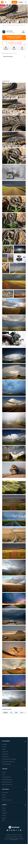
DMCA (3, 802)
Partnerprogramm (6, 805)
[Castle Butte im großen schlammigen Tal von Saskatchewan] (8, 322)
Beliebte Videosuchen (7, 812)
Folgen (23, 32)
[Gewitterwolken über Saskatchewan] (13, 416)
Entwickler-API (5, 784)
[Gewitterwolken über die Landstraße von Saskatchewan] (8, 257)
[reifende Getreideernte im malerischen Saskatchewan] (13, 334)
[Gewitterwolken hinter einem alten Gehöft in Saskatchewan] (13, 481)
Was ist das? (14, 53)
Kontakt (4, 823)
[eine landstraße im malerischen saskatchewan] (13, 514)
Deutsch (4, 843)
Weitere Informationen (8, 55)
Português (4, 841)
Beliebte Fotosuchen (6, 810)
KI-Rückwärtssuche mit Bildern (9, 787)
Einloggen (21, 2)
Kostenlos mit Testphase (14, 37)
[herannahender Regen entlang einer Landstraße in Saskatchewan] (10, 287)
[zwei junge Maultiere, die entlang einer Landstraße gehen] (7, 313)
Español (4, 838)
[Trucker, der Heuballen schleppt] (13, 498)
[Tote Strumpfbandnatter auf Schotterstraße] (13, 90)
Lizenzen (4, 800)
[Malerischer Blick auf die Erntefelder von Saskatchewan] (13, 563)
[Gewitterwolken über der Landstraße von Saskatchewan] (13, 187)
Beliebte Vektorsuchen (7, 807)
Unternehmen (5, 779)
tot (11, 740)
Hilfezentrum (5, 820)
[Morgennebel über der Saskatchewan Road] (13, 449)
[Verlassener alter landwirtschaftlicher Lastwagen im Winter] (14, 266)
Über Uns (4, 825)
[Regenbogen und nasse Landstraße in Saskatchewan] (13, 546)
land (16, 740)
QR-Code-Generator (6, 792)
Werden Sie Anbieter (7, 827)
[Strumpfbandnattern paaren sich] (13, 155)
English (4, 836)
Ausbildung (4, 782)
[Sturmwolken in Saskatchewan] (13, 530)
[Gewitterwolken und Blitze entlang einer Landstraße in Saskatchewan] (13, 645)
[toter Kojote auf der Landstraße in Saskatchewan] (5, 276)
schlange (5, 740)
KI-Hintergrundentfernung (8, 789)
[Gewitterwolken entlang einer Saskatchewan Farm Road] (13, 351)
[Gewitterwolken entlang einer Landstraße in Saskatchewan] (13, 301)
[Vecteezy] (2, 2)
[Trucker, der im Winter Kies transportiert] (13, 172)
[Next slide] (22, 740)
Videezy (4, 777)
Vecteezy (4, 774)
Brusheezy (4, 772)
